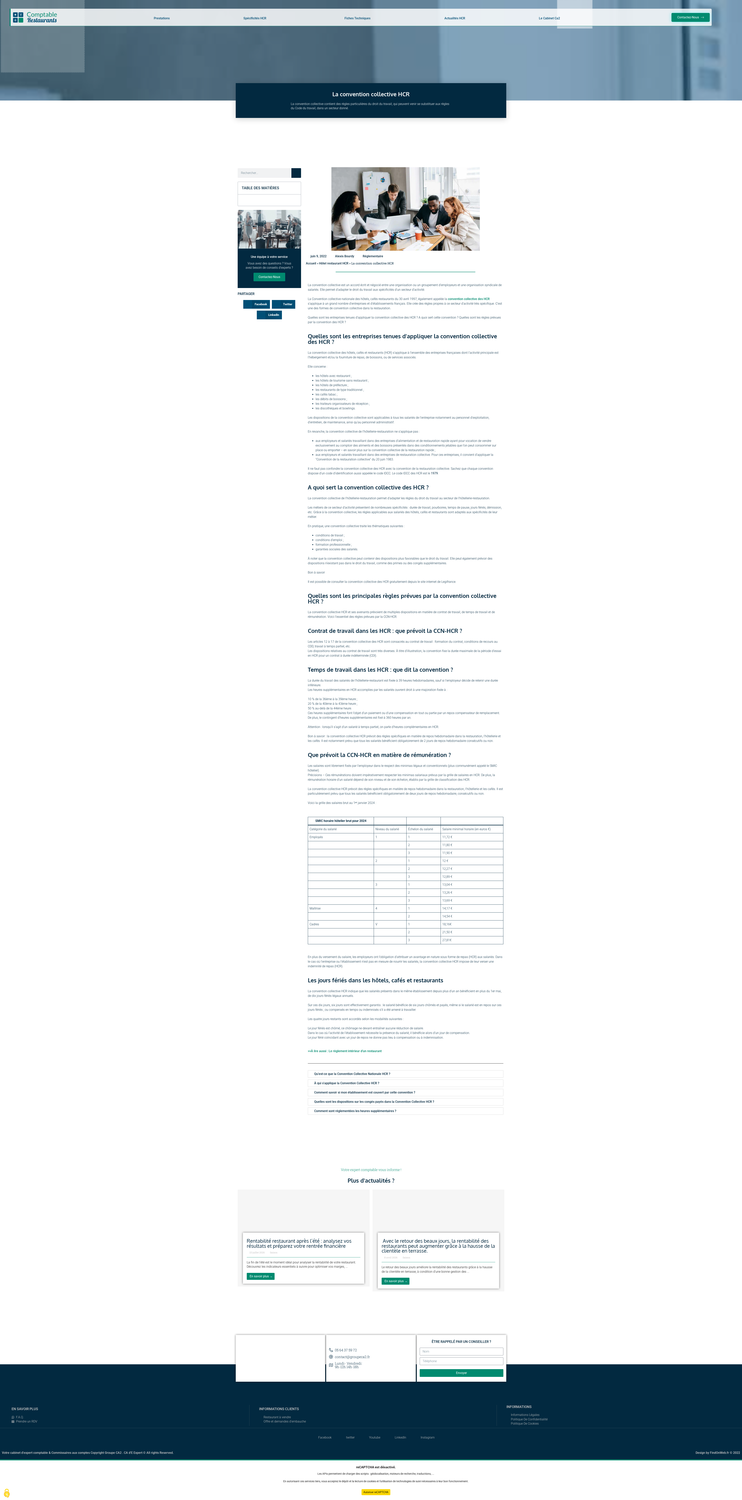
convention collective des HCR (469, 299)
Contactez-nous (269, 277)
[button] (295, 188)
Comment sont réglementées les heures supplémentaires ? (355, 1111)
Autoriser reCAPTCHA (375, 1492)
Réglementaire (373, 256)
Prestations (162, 18)
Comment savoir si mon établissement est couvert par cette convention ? (364, 1092)
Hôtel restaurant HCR (333, 263)
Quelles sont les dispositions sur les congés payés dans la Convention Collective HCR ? (374, 1101)
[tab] (405, 1073)
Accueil (311, 263)
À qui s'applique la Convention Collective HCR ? (346, 1083)
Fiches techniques (357, 18)
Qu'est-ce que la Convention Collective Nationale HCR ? (352, 1074)
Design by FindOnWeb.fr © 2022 (718, 1453)
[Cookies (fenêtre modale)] (7, 1493)
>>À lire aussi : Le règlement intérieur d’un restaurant (345, 1051)
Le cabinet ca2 (549, 18)
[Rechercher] (296, 173)
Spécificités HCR (254, 18)
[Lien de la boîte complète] (304, 1238)
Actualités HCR (454, 18)
